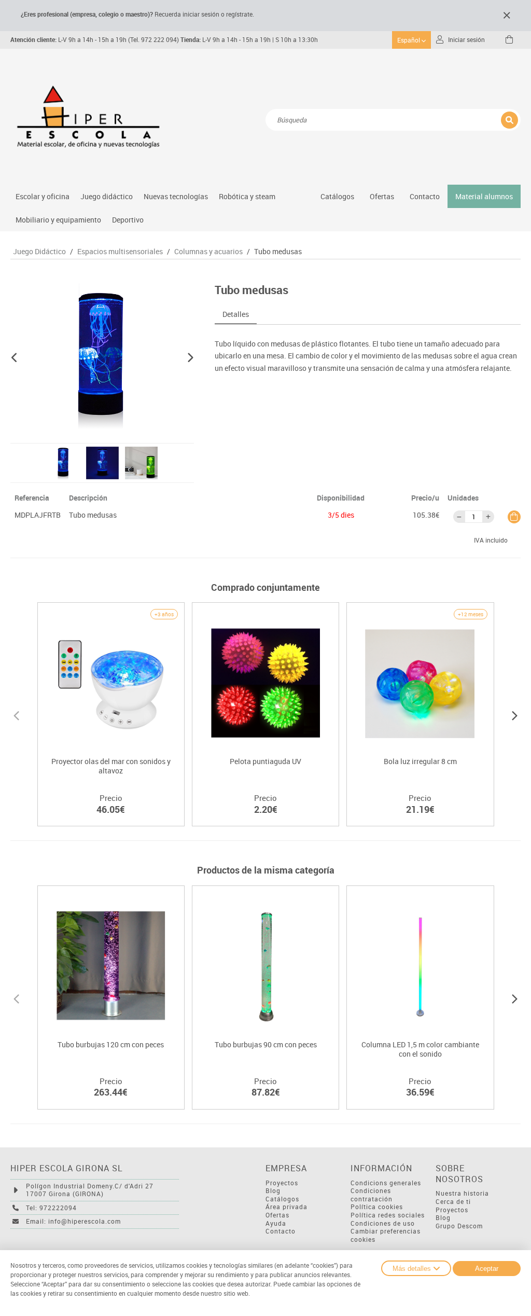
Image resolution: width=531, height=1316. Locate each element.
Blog (273, 1191)
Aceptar (486, 1268)
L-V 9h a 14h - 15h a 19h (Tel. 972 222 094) (94, 40)
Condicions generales (386, 1183)
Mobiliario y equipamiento (58, 220)
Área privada (287, 1207)
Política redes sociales (388, 1215)
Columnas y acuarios (208, 251)
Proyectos (282, 1183)
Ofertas (277, 1215)
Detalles (235, 314)
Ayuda (276, 1223)
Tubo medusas (278, 251)
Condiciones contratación (372, 1195)
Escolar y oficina (42, 196)
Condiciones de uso (383, 1223)
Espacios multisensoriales (120, 251)
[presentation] (16, 714)
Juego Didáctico (39, 251)
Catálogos (337, 196)
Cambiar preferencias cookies (386, 1235)
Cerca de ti (453, 1202)
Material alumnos (484, 196)
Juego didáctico (106, 196)
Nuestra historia (462, 1193)
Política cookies (377, 1207)
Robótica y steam (247, 196)
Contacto (425, 196)
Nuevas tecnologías (176, 196)
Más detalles (412, 1268)
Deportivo (128, 220)
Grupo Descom (459, 1226)
